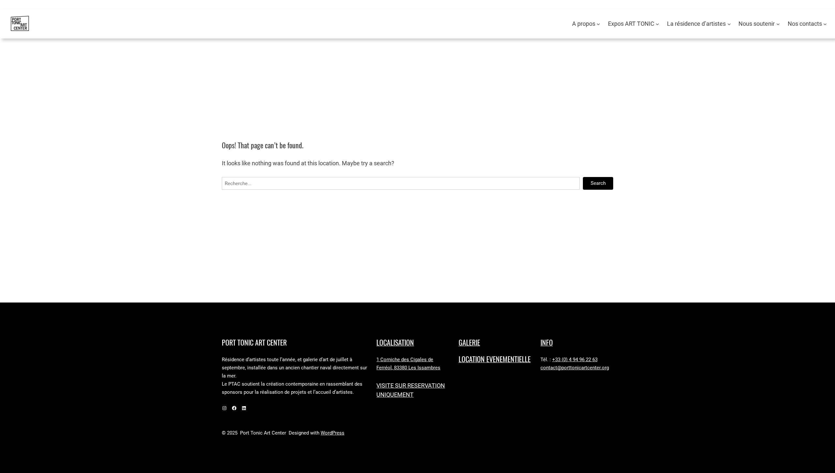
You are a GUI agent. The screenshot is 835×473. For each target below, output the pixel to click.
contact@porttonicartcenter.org (574, 368)
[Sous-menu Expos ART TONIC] (657, 24)
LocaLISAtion (395, 342)
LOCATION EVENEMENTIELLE (495, 359)
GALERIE (469, 342)
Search (598, 183)
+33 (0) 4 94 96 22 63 (575, 359)
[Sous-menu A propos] (598, 24)
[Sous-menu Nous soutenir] (778, 24)
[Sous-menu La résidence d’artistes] (729, 24)
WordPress (332, 433)
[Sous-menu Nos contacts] (825, 24)
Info (546, 342)
